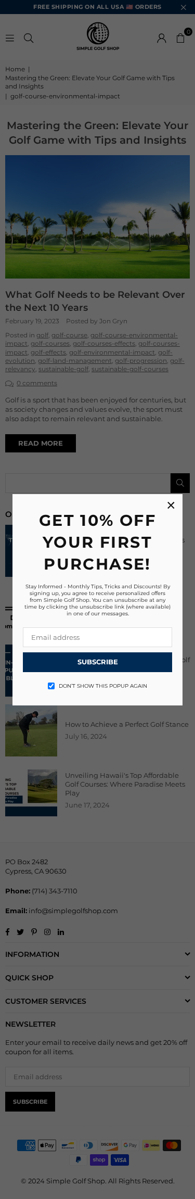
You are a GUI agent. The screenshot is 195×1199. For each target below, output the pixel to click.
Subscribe (97, 662)
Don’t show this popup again (103, 686)
